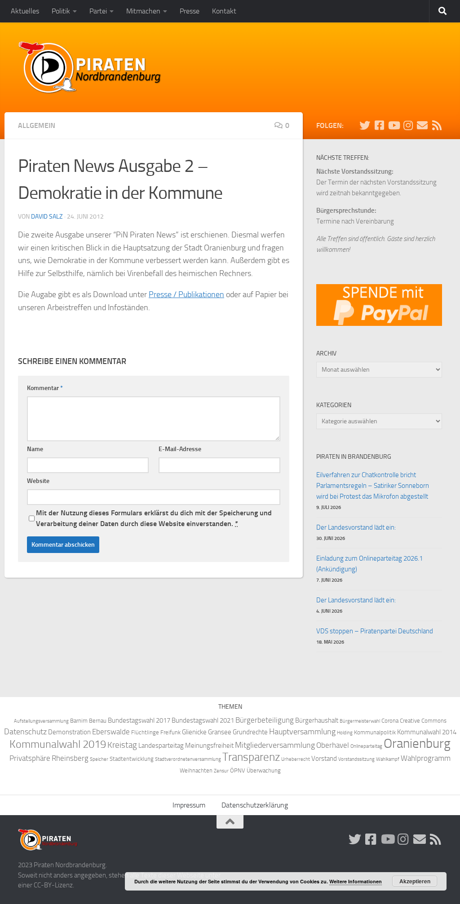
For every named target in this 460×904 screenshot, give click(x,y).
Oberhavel (332, 745)
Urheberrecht (295, 759)
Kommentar (45, 388)
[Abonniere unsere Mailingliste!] (422, 125)
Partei (98, 11)
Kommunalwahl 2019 (57, 744)
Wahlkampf (387, 759)
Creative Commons (423, 720)
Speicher (99, 759)
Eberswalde (111, 732)
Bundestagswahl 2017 (139, 720)
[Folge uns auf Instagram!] (407, 125)
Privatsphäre (29, 758)
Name (35, 449)
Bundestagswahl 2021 (203, 720)
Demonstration (69, 732)
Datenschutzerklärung (254, 805)
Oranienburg (417, 743)
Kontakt (224, 11)
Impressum (188, 805)
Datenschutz (25, 732)
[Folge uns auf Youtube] (393, 125)
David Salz (47, 216)
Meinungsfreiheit (209, 746)
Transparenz (251, 757)
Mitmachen (143, 11)
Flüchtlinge (145, 732)
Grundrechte (250, 732)
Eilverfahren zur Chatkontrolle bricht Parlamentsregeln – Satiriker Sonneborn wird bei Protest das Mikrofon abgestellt (372, 485)
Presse (189, 11)
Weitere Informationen (355, 881)
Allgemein (36, 125)
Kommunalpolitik (375, 732)
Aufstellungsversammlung (41, 721)
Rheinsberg (70, 758)
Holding (345, 733)
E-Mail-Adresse (180, 449)
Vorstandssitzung (356, 759)
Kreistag (122, 745)
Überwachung (264, 770)
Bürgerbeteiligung (264, 720)
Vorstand (324, 759)
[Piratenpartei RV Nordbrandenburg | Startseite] (90, 67)
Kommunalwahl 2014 (426, 732)
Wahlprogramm (426, 758)
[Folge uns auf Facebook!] (379, 125)
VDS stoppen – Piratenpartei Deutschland (374, 631)
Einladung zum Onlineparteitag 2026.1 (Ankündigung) (369, 563)
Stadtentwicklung (132, 758)
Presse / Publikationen (186, 294)
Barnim (79, 720)
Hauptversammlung (302, 732)
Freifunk (170, 732)
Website (38, 481)
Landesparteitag (161, 746)
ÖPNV (237, 770)
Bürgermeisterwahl (360, 721)
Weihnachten (196, 770)
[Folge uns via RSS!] (436, 125)
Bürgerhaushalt (316, 720)
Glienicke (194, 732)
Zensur (221, 771)
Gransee (219, 732)
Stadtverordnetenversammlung (188, 759)
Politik (61, 11)
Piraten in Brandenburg (353, 457)
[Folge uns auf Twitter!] (364, 125)
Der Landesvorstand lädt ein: (356, 527)
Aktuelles (25, 11)
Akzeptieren (414, 881)
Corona (389, 720)
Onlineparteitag (366, 746)
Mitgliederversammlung (275, 745)
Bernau (97, 720)
